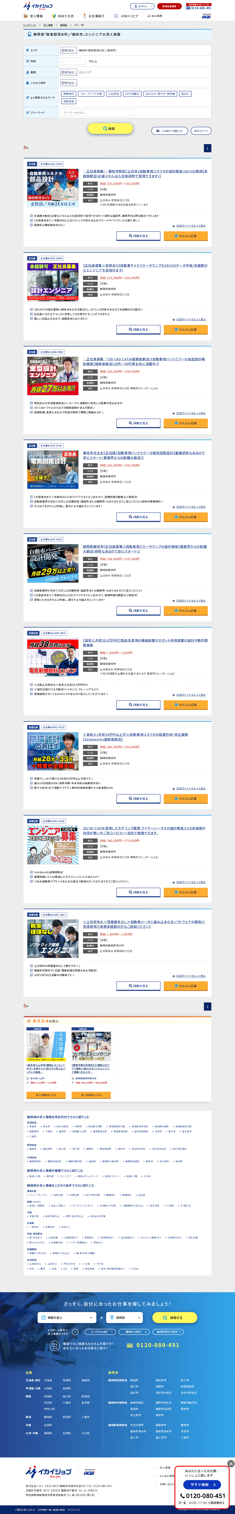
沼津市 (158, 1131)
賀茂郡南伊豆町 (184, 1126)
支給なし (65, 1226)
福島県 (86, 1380)
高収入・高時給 (37, 1205)
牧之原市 (164, 1161)
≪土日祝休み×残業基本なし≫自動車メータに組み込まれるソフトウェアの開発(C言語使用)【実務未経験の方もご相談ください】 (144, 924)
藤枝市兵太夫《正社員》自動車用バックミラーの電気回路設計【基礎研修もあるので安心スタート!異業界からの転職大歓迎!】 (144, 455)
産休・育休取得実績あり (113, 1268)
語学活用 (154, 1205)
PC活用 (170, 1205)
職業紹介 (111, 1194)
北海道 (48, 1380)
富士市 (172, 1131)
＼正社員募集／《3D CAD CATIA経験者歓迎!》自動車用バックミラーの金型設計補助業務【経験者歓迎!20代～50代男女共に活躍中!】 (144, 361)
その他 (147, 1176)
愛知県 (67, 1417)
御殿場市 (34, 1131)
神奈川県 (49, 1409)
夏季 (76, 1268)
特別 (54, 1268)
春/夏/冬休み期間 (85, 1253)
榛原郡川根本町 (110, 1161)
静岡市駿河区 (75, 1161)
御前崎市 (47, 1148)
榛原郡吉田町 (132, 1161)
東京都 (86, 1402)
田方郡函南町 (141, 1131)
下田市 (48, 1131)
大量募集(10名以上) (132, 1205)
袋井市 (121, 1148)
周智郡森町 (105, 1148)
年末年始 (89, 1268)
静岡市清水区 (55, 1161)
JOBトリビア (130, 16)
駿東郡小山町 (79, 1131)
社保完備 (53, 1237)
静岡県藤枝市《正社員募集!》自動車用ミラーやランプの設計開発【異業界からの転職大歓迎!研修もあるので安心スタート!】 (145, 549)
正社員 (141, 1194)
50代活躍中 (132, 93)
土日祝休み (35, 1263)
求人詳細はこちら (46, 1095)
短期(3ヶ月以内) (37, 1253)
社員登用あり (71, 1237)
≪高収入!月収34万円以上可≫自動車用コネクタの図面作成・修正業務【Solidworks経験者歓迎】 (135, 737)
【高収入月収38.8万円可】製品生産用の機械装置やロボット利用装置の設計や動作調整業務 (145, 642)
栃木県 (67, 1396)
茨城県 (48, 1396)
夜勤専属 (68, 101)
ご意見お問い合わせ (25, 1509)
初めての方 (66, 16)
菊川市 (76, 1148)
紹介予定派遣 (93, 1194)
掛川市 (62, 1148)
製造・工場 (34, 1176)
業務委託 (127, 1194)
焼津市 (179, 1161)
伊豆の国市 (62, 1126)
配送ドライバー (112, 1176)
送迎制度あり (127, 1237)
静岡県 (63, 24)
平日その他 (69, 1263)
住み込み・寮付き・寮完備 (160, 93)
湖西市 (89, 1148)
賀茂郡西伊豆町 (117, 1126)
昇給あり (98, 1242)
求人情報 (36, 16)
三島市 (32, 1136)
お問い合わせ (167, 1484)
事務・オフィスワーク (88, 1176)
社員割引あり (175, 1237)
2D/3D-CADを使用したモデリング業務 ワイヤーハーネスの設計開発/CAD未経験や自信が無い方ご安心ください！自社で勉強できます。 (144, 830)
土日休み (52, 1263)
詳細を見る (140, 236)
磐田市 (32, 1148)
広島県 (48, 1425)
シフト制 (86, 1263)
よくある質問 (154, 16)
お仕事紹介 (97, 16)
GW (65, 1268)
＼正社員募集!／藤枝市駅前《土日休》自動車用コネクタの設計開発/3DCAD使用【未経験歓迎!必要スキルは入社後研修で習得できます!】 (145, 173)
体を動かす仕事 (108, 1205)
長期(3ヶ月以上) (61, 1253)
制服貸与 (89, 1237)
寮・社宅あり (35, 1237)
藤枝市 (149, 1161)
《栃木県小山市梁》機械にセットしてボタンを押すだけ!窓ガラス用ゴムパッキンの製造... (45, 1068)
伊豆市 (46, 1126)
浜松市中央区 (139, 1148)
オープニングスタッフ (83, 1205)
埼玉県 (48, 1402)
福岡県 (48, 1433)
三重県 (86, 1417)
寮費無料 (68, 93)
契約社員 (58, 1194)
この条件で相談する (172, 131)
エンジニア (65, 1176)
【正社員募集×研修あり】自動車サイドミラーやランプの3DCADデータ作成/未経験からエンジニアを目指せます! (145, 267)
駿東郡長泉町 (121, 1131)
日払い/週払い (58, 1205)
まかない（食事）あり (151, 1237)
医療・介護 (132, 1176)
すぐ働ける (185, 1205)
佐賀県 (67, 1433)
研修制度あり (107, 1237)
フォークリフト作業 (91, 93)
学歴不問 (34, 1216)
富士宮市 (186, 1131)
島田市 (92, 1161)
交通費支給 (57, 1242)
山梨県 (48, 1388)
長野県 (67, 1388)
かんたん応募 (188, 236)
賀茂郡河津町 (95, 1126)
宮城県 (67, 1380)
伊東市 (78, 1126)
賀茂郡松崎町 (162, 1126)
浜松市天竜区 (180, 1148)
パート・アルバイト (38, 1194)
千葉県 (67, 1402)
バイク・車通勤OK (78, 1242)
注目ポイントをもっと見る (191, 225)
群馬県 (86, 1396)
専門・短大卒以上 (75, 1216)
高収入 (185, 93)
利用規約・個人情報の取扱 (51, 1509)
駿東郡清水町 (100, 1131)
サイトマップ (74, 1509)
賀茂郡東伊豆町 (140, 1126)
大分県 (86, 1433)
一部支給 (34, 1226)
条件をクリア (201, 131)
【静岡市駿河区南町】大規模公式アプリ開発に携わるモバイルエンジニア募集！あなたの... (91, 1068)
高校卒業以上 (52, 1216)
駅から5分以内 (36, 1242)
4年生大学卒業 (98, 1216)
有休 (31, 1268)
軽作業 (50, 1176)
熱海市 (32, 1126)
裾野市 (62, 1131)
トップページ (30, 24)
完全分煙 (193, 1237)
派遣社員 (74, 1194)
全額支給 (50, 1226)
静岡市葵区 (35, 1161)
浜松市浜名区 (159, 1148)
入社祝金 (113, 93)
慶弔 (43, 1268)
